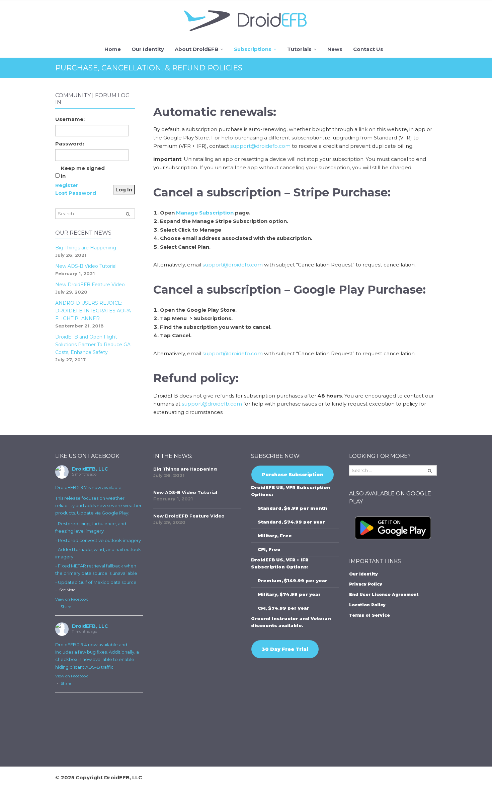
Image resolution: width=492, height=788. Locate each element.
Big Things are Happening (85, 248)
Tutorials (299, 49)
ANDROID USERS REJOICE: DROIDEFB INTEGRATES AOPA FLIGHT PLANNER (93, 310)
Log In (123, 189)
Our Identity (148, 49)
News (334, 49)
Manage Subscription (205, 212)
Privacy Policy (365, 584)
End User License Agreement (384, 594)
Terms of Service (369, 615)
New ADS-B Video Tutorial (85, 266)
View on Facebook (71, 599)
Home (112, 49)
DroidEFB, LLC (90, 469)
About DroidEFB (196, 49)
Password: (69, 143)
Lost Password (75, 193)
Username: (70, 119)
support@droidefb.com (260, 146)
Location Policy (367, 604)
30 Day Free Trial (285, 649)
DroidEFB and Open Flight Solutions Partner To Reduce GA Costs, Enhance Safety (93, 344)
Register (66, 185)
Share (66, 606)
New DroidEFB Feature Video (90, 285)
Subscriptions (252, 49)
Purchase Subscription (292, 475)
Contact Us (368, 49)
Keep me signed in (83, 172)
